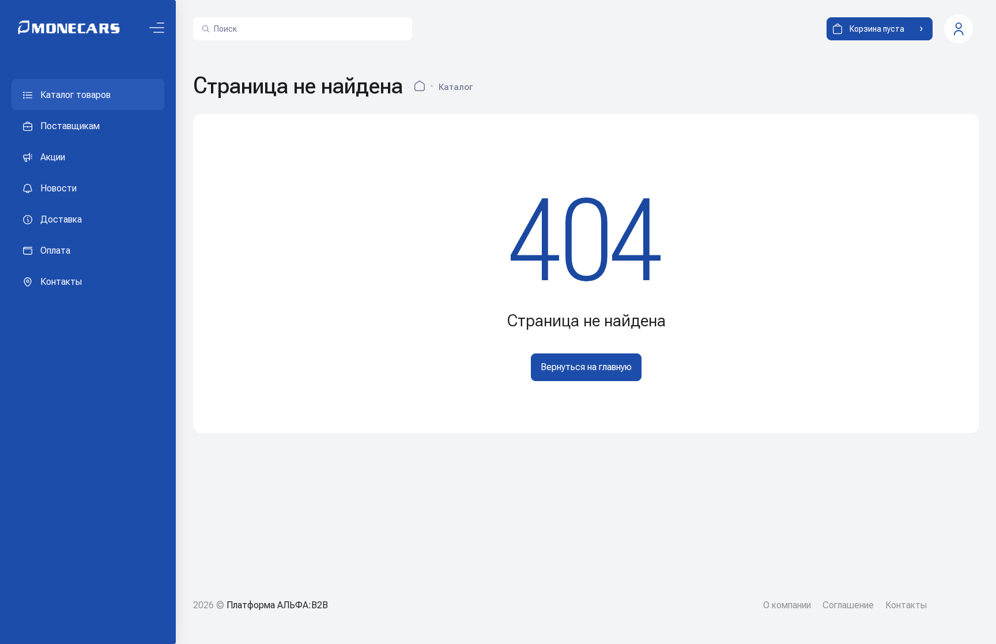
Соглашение (848, 605)
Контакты (906, 605)
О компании (787, 605)
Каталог (456, 87)
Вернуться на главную (586, 366)
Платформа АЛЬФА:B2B (277, 605)
